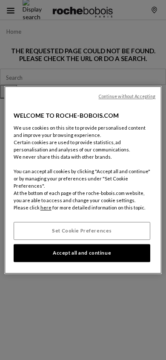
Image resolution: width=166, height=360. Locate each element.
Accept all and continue (82, 253)
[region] (83, 180)
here (46, 208)
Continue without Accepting (127, 96)
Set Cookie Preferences (82, 231)
